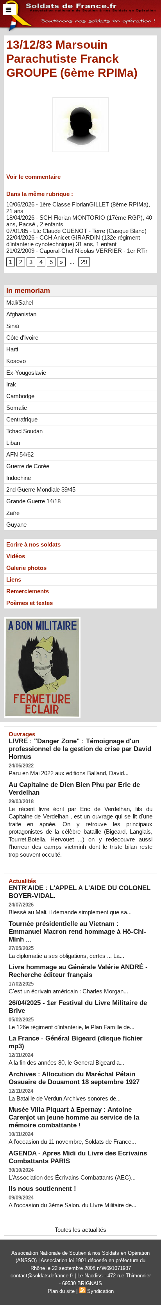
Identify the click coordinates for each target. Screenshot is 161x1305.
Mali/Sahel (19, 302)
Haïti (12, 349)
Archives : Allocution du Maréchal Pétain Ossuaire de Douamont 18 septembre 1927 (74, 1078)
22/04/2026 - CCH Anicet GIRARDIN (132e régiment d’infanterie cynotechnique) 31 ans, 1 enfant (73, 240)
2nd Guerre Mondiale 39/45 (40, 489)
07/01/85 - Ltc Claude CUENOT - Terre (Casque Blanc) (76, 230)
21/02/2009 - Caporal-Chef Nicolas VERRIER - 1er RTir (76, 250)
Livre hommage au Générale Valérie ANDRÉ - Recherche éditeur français (78, 971)
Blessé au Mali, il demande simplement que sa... (70, 912)
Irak (11, 384)
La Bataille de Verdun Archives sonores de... (65, 1098)
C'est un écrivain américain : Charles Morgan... (68, 991)
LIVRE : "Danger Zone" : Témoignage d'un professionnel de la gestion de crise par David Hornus (80, 748)
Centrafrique (22, 419)
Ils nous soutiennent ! (42, 1188)
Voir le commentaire (33, 176)
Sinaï (12, 326)
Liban (13, 442)
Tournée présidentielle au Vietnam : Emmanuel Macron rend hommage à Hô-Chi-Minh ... (77, 931)
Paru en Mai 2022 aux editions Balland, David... (69, 773)
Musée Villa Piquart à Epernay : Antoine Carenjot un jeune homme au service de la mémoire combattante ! (74, 1117)
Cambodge (20, 396)
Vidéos (15, 556)
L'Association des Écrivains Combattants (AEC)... (72, 1177)
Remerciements (27, 591)
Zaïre (13, 513)
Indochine (18, 477)
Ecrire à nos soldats (33, 544)
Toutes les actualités (80, 1229)
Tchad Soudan (24, 431)
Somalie (16, 407)
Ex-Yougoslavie (26, 372)
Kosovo (16, 361)
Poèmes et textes (29, 603)
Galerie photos (26, 567)
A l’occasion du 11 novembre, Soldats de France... (72, 1141)
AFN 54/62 (20, 454)
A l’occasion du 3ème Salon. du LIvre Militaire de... (72, 1205)
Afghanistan (21, 314)
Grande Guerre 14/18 (33, 501)
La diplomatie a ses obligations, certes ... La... (66, 955)
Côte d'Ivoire (22, 337)
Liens (13, 579)
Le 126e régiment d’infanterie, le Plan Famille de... (71, 1027)
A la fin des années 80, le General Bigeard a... (66, 1062)
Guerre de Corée (27, 466)
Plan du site (61, 1291)
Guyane (16, 524)
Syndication (100, 1291)
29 (84, 262)
